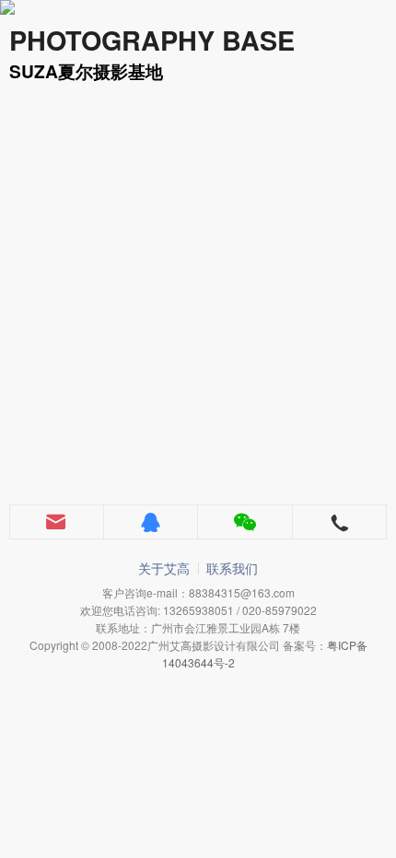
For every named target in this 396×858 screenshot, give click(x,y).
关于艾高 (164, 568)
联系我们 (232, 568)
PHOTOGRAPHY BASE (152, 40)
